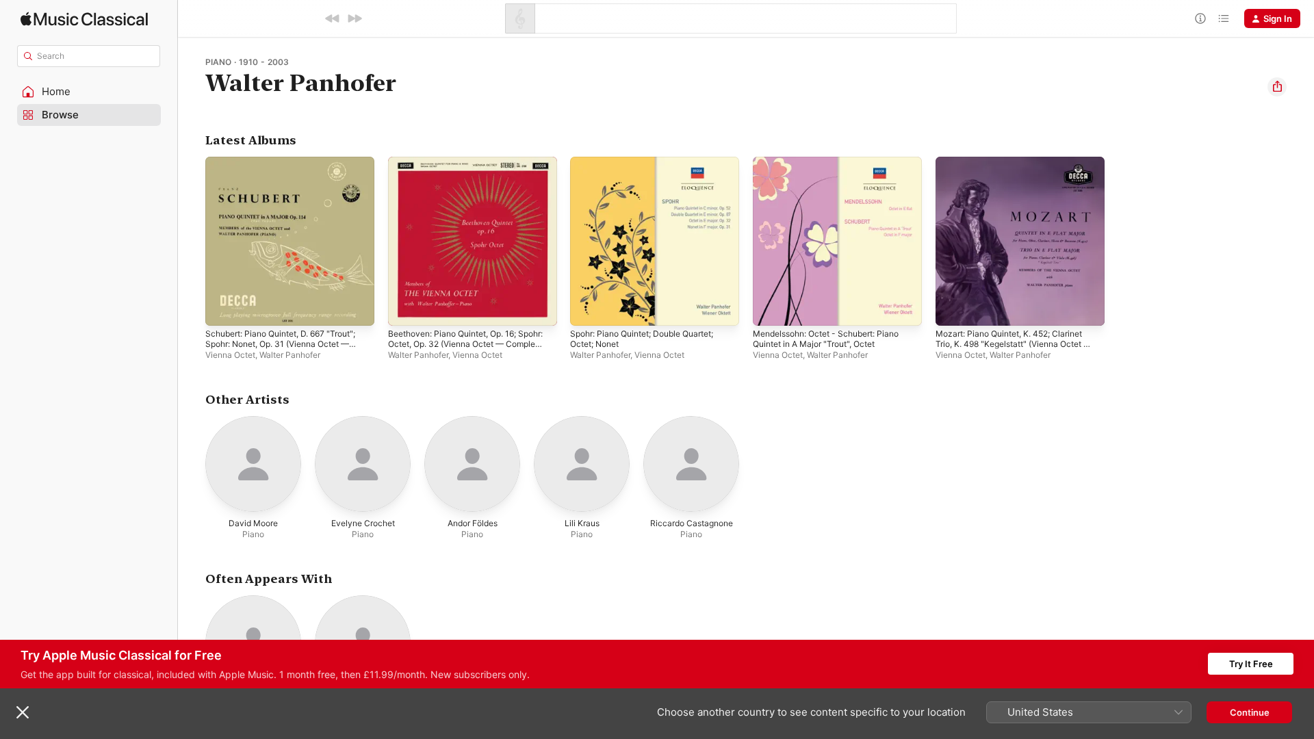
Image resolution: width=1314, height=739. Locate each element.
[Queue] (1224, 18)
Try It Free (1251, 663)
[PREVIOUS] (333, 18)
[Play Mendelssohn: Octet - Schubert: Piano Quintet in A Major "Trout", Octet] (770, 308)
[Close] (22, 712)
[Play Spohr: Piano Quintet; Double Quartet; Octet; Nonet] (587, 308)
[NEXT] (354, 18)
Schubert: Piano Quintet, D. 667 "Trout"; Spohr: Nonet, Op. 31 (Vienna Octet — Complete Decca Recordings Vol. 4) (285, 178)
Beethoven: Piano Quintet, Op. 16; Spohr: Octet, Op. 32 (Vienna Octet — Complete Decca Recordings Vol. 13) (469, 173)
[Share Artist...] (1277, 86)
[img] (84, 19)
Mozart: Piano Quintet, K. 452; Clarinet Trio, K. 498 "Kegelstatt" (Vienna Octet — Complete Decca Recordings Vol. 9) (1018, 173)
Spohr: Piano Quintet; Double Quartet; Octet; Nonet (651, 168)
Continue (1250, 712)
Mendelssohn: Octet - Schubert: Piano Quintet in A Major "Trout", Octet (835, 168)
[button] (89, 91)
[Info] (1200, 18)
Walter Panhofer (289, 355)
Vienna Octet (230, 355)
